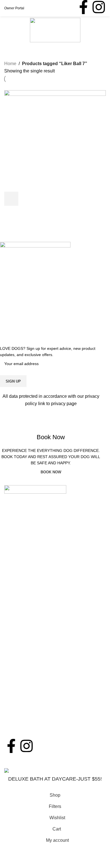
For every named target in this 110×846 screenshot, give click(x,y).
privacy (59, 403)
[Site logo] (55, 29)
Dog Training (17, 614)
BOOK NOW (55, 786)
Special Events (19, 669)
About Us (18, 621)
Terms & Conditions (23, 725)
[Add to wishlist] (57, 199)
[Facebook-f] (83, 7)
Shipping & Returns (23, 714)
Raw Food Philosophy (26, 659)
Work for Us (16, 703)
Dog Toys (13, 223)
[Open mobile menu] (6, 30)
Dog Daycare (17, 582)
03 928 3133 (27, 547)
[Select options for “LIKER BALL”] (11, 199)
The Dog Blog (18, 693)
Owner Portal (14, 8)
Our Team (14, 648)
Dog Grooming (19, 593)
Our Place (14, 638)
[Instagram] (99, 7)
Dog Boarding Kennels (27, 604)
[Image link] (35, 489)
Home (10, 63)
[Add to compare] (42, 199)
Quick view (26, 199)
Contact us (15, 682)
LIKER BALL (21, 209)
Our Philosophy (19, 627)
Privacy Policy (18, 735)
